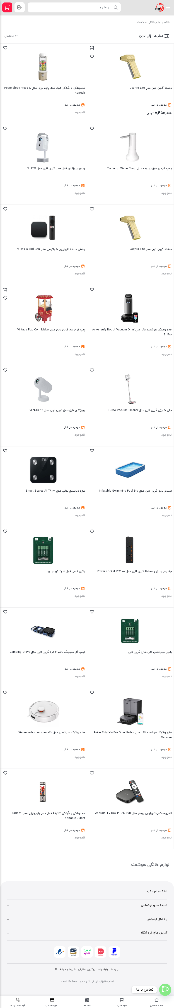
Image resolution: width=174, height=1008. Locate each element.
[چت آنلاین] (165, 990)
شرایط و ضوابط (67, 969)
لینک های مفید (156, 891)
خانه (166, 23)
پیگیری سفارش (86, 969)
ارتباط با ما (103, 969)
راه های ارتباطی (157, 919)
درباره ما (115, 969)
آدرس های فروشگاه (153, 933)
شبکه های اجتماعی (154, 905)
